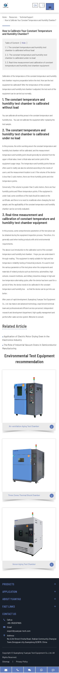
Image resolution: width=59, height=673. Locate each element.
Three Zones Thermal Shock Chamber (24, 495)
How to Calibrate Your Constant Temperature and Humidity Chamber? (30, 20)
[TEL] (17, 670)
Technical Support (26, 17)
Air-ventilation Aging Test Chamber (24, 426)
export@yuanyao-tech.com (18, 631)
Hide (24, 42)
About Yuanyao (11, 599)
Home (4, 17)
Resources (13, 17)
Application (9, 591)
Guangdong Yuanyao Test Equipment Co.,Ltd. (32, 652)
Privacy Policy (22, 661)
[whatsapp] (41, 670)
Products (8, 584)
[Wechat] (29, 670)
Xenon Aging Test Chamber (24, 564)
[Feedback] (53, 670)
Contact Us (9, 613)
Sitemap (5, 661)
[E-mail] (6, 670)
